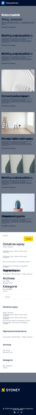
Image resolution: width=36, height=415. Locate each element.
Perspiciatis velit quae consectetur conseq (17, 138)
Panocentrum (12, 3)
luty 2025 (6, 281)
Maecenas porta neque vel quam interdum (13, 216)
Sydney (20, 410)
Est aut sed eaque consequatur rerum (15, 96)
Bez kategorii (7, 289)
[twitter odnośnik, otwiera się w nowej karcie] (18, 412)
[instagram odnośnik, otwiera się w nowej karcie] (21, 412)
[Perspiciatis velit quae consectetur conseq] (18, 123)
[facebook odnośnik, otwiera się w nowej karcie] (14, 412)
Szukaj (5, 235)
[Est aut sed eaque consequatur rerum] (18, 80)
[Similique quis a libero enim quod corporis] (18, 164)
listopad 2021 (8, 283)
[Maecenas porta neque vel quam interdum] (18, 202)
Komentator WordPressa (11, 274)
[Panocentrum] (3, 2)
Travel (5, 291)
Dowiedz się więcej (8, 27)
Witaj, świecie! (11, 19)
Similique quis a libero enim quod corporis (17, 35)
